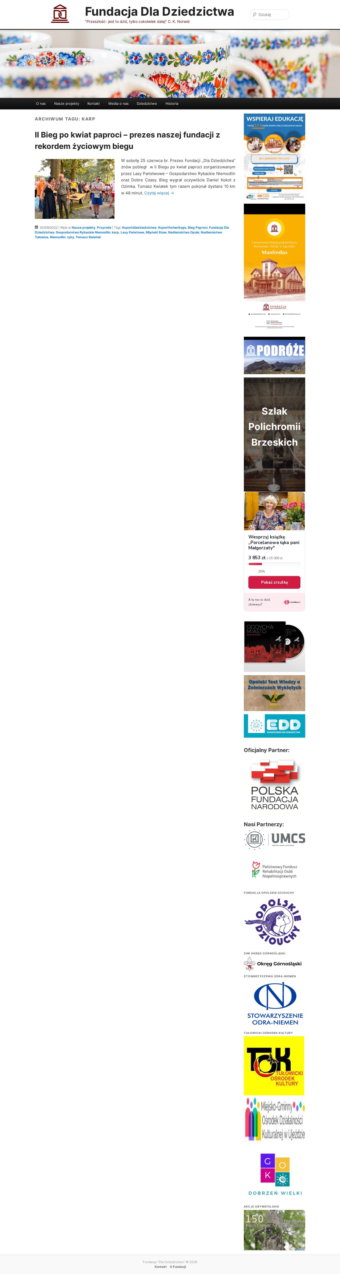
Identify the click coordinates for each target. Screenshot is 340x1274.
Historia (171, 103)
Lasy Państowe (132, 232)
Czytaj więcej (159, 192)
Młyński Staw (156, 232)
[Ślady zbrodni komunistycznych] (274, 1233)
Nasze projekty (66, 103)
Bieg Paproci (197, 227)
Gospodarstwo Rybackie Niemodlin (83, 232)
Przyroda (104, 227)
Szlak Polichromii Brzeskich (274, 426)
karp (115, 232)
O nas (41, 103)
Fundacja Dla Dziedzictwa (159, 11)
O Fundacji (178, 1267)
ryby (70, 237)
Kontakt (93, 103)
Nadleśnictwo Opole (183, 232)
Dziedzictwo (147, 103)
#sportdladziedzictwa (139, 227)
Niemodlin (57, 237)
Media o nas (118, 103)
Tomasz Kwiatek (88, 237)
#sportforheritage (172, 227)
